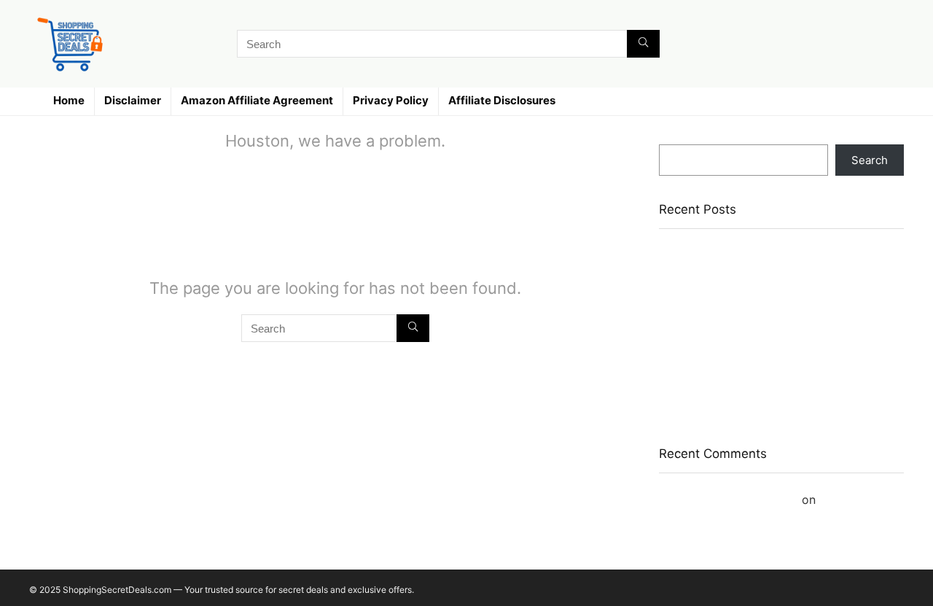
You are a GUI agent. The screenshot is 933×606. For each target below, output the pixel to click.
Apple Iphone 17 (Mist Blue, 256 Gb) (751, 371)
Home (69, 100)
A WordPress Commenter (728, 499)
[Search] (643, 44)
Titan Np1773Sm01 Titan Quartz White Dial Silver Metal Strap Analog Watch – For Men (769, 321)
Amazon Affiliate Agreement (257, 100)
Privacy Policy (391, 100)
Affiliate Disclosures (501, 100)
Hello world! (852, 499)
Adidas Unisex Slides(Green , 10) (743, 350)
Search (677, 137)
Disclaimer (132, 100)
